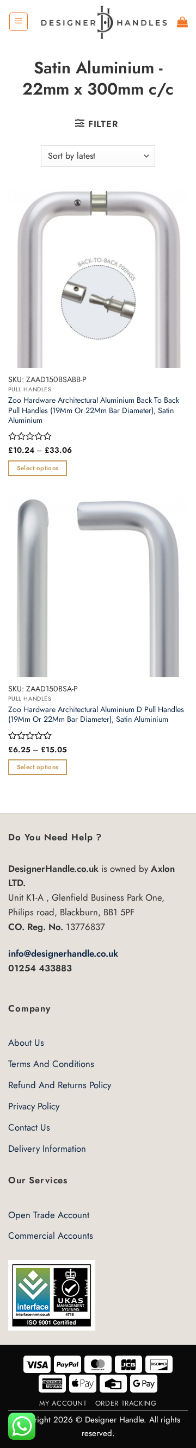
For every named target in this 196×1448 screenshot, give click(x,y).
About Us (26, 1042)
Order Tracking (126, 1403)
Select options (38, 468)
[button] (18, 22)
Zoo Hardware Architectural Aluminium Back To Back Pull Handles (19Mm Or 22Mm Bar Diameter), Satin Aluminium (93, 410)
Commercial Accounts (50, 1235)
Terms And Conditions (51, 1063)
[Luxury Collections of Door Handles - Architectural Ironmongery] (103, 21)
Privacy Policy (33, 1106)
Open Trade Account (48, 1214)
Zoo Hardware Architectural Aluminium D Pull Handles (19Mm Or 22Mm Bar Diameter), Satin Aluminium (96, 714)
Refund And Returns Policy (59, 1084)
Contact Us (29, 1127)
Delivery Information (47, 1148)
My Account (63, 1403)
